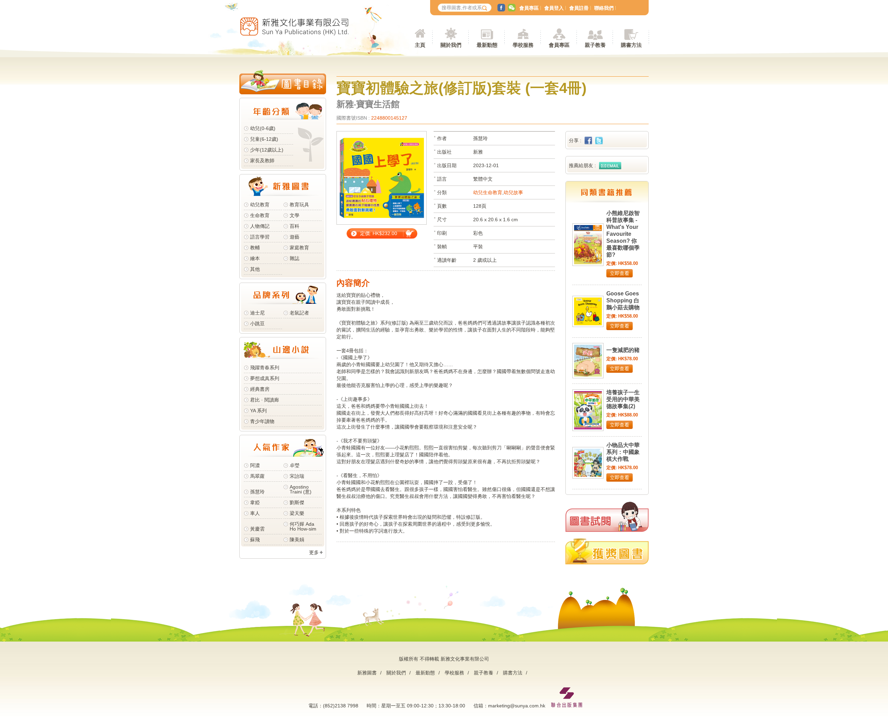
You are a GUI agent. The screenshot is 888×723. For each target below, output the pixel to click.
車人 (255, 513)
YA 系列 (258, 410)
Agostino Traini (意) (300, 489)
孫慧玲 (257, 491)
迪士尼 (257, 313)
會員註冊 (579, 8)
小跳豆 (257, 323)
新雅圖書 (367, 672)
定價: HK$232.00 (378, 233)
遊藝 (294, 237)
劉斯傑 (297, 502)
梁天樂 (297, 513)
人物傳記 (260, 226)
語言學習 (260, 237)
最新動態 (425, 672)
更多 (314, 552)
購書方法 (512, 672)
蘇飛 (255, 539)
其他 (255, 269)
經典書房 (260, 389)
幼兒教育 (260, 204)
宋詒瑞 (297, 476)
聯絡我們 (604, 8)
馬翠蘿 (257, 476)
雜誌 (294, 258)
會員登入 (554, 8)
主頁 (420, 45)
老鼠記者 (299, 313)
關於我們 (396, 672)
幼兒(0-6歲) (262, 128)
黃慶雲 (257, 529)
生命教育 (260, 215)
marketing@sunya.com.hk (516, 705)
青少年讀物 (262, 421)
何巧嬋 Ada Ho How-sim (303, 526)
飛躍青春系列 (264, 367)
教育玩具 (299, 204)
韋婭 (255, 502)
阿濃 (255, 465)
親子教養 (483, 672)
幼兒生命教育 (487, 192)
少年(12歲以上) (266, 150)
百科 (294, 226)
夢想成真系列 (264, 378)
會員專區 (529, 8)
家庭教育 (299, 247)
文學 (294, 215)
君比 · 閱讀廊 (264, 400)
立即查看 (619, 273)
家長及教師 (262, 160)
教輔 (255, 247)
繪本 (255, 258)
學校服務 (523, 45)
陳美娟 (297, 539)
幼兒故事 (513, 192)
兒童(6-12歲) (265, 139)
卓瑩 (294, 465)
